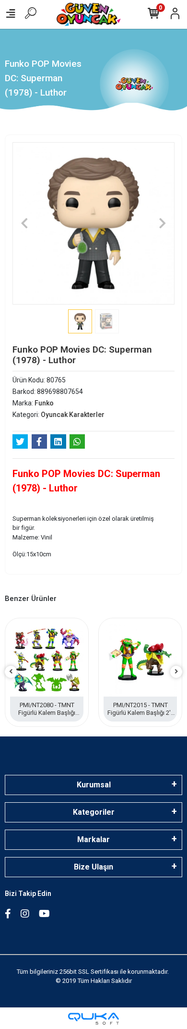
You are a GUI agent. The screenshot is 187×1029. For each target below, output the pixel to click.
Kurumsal (94, 784)
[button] (24, 223)
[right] (176, 672)
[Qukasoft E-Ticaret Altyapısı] (93, 1019)
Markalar (93, 839)
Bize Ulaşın (93, 866)
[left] (11, 672)
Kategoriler (94, 812)
